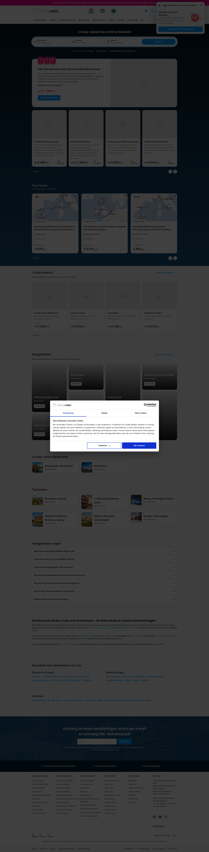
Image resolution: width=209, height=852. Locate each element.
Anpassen (103, 446)
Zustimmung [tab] (68, 413)
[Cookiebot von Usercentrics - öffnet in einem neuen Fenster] (145, 405)
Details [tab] (105, 413)
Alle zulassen (139, 446)
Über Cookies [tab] (141, 413)
